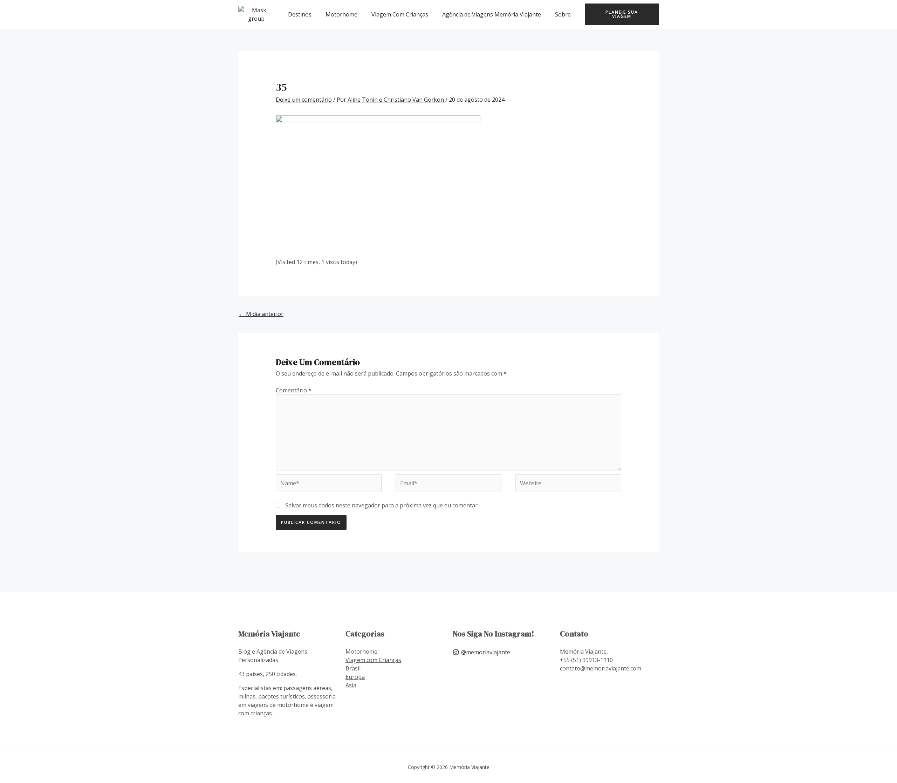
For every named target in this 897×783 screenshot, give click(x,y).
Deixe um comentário (304, 99)
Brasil (353, 668)
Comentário (293, 390)
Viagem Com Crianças (399, 14)
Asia (350, 685)
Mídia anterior (261, 314)
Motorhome (341, 14)
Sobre (563, 14)
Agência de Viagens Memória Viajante (491, 14)
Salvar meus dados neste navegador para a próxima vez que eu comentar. (382, 505)
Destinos (299, 14)
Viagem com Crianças (373, 660)
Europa (355, 677)
